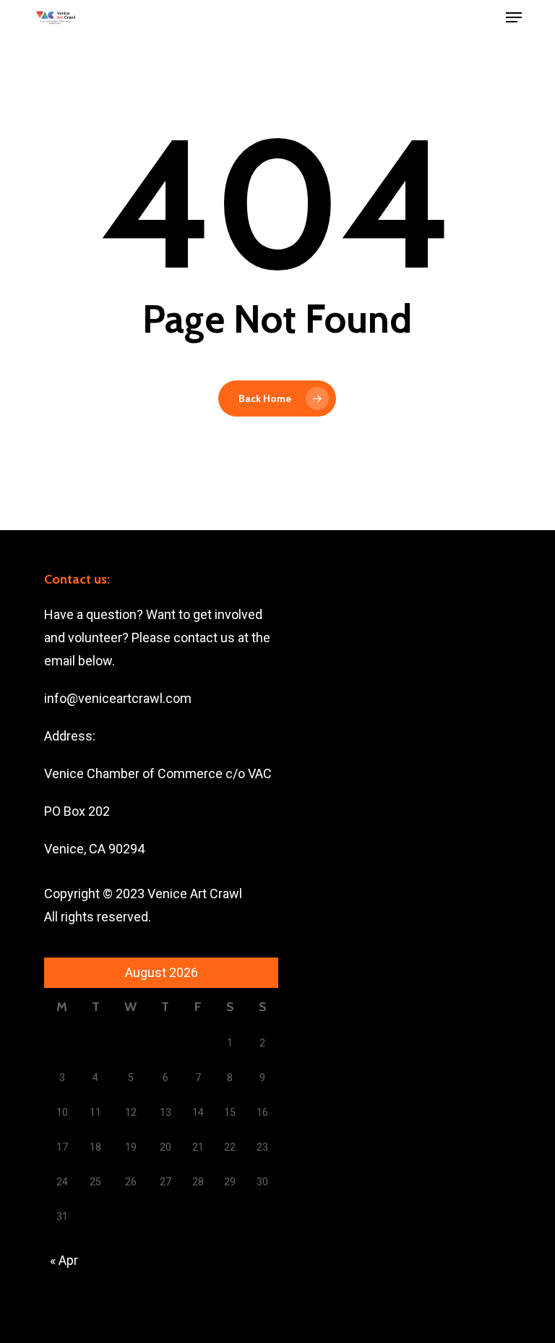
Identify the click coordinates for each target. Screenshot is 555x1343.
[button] (514, 17)
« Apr (64, 1260)
